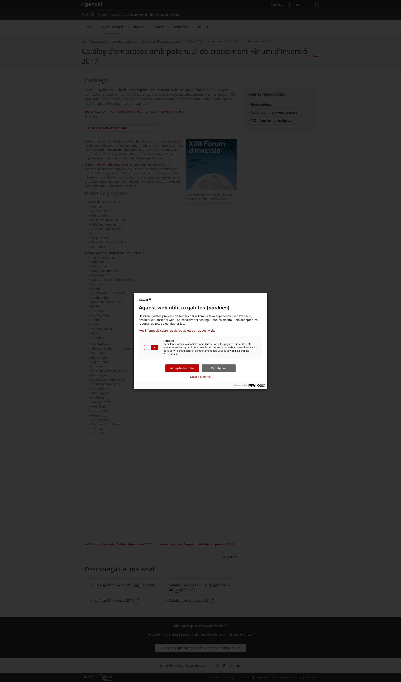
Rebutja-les (218, 368)
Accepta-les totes (182, 368)
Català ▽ (145, 299)
